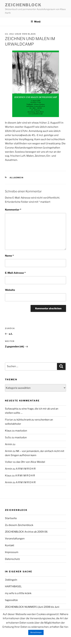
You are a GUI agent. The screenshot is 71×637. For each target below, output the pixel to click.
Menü (37, 21)
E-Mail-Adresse (15, 272)
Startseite (11, 518)
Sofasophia (11, 408)
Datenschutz (12, 559)
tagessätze (11, 600)
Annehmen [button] (36, 632)
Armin (8, 444)
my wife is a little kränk (18, 593)
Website (10, 289)
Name (9, 255)
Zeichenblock (23, 4)
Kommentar (13, 209)
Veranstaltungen (15, 538)
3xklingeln (11, 579)
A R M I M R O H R (26, 468)
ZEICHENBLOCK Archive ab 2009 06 (26, 531)
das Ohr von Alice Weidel (30, 461)
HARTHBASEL (13, 586)
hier (66, 626)
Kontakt (9, 545)
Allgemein (17, 177)
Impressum (11, 552)
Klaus (32, 34)
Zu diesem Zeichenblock (19, 525)
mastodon (21, 430)
